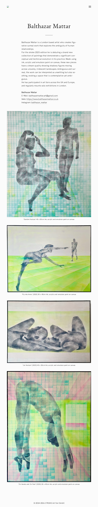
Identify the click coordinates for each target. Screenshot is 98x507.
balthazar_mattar (39, 102)
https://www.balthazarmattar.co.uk (42, 99)
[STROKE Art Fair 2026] (43, 7)
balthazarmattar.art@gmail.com (43, 95)
